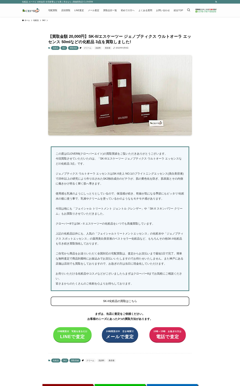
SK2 (63, 48)
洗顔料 (98, 48)
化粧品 (55, 48)
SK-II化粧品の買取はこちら (120, 301)
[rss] (216, 1)
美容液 (107, 48)
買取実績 (73, 48)
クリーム (87, 48)
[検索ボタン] (188, 10)
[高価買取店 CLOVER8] (31, 10)
